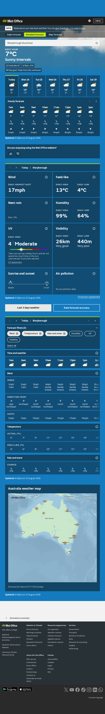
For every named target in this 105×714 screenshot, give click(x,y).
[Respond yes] (10, 153)
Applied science (54, 639)
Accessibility (53, 659)
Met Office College (9, 630)
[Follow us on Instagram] (89, 689)
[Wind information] (96, 373)
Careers (29, 669)
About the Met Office (35, 655)
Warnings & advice (33, 632)
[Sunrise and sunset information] (46, 273)
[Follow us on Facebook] (77, 689)
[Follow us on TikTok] (83, 689)
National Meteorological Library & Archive (11, 637)
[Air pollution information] (94, 273)
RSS (49, 672)
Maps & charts (32, 636)
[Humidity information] (94, 203)
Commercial (31, 662)
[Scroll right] (96, 101)
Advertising (73, 649)
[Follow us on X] (66, 689)
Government (74, 629)
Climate (29, 639)
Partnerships (31, 672)
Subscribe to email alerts (33, 679)
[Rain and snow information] (96, 458)
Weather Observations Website (11, 646)
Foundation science (55, 642)
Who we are (31, 659)
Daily (14, 34)
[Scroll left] (89, 101)
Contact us (30, 675)
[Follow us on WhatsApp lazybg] (100, 689)
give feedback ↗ (63, 28)
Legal (50, 666)
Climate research (55, 636)
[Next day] (16, 167)
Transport (73, 632)
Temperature (30, 333)
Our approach (53, 629)
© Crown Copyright (96, 698)
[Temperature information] (96, 427)
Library (50, 645)
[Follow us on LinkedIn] (95, 689)
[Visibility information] (94, 228)
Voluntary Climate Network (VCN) (9, 653)
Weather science (54, 632)
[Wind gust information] (46, 177)
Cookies (51, 662)
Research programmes (57, 625)
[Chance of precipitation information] (46, 203)
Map (55, 34)
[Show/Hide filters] (96, 327)
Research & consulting (78, 642)
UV (90, 333)
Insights (72, 645)
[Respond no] (17, 153)
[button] (44, 501)
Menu (98, 21)
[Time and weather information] (96, 353)
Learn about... (31, 645)
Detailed (35, 34)
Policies (51, 655)
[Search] (96, 43)
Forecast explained (89, 296)
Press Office (31, 666)
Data (71, 639)
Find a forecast (32, 629)
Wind (10, 333)
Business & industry (77, 636)
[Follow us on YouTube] (72, 689)
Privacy (51, 669)
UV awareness (15, 262)
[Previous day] (9, 167)
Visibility (13, 339)
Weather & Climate (34, 625)
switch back (79, 28)
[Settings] (89, 21)
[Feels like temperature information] (94, 177)
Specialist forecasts (34, 642)
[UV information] (46, 228)
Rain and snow (53, 333)
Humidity (76, 333)
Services (72, 625)
